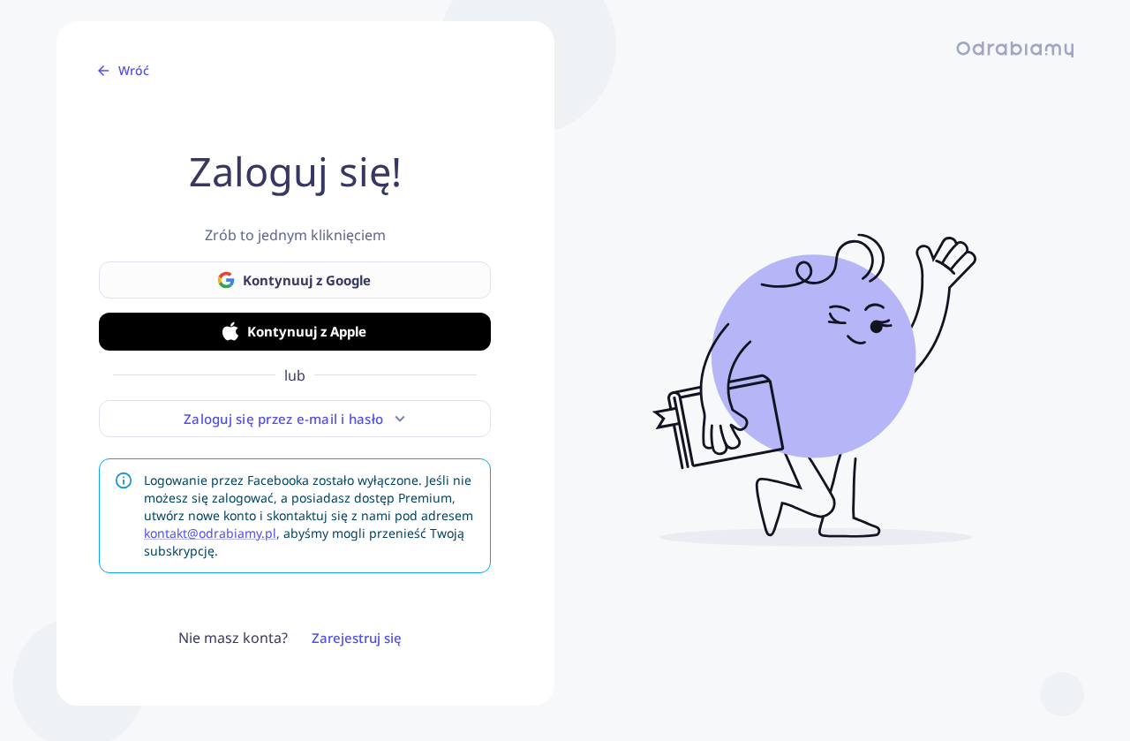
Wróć (133, 70)
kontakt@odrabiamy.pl (210, 533)
